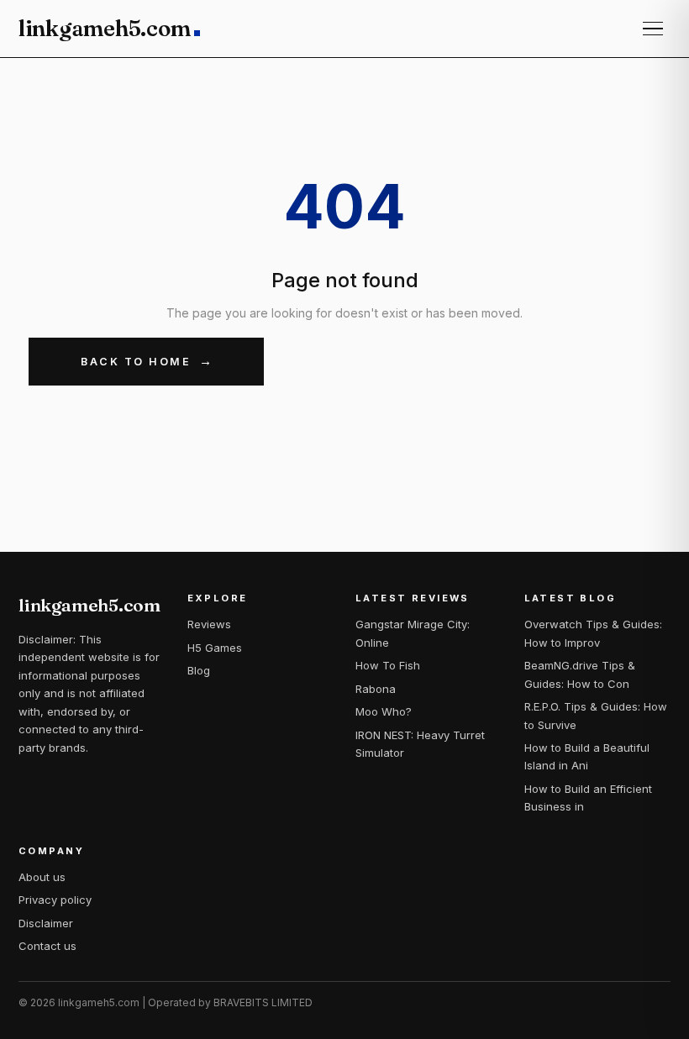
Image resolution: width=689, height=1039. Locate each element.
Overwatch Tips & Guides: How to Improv (593, 632)
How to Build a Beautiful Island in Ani (587, 756)
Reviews (209, 624)
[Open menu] (653, 29)
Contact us (47, 945)
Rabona (375, 688)
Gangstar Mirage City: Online (412, 632)
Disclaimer (45, 923)
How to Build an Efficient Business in (588, 797)
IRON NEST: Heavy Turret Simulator (420, 743)
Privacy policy (55, 899)
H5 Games (214, 647)
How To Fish (387, 665)
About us (42, 877)
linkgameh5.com (104, 28)
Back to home (136, 361)
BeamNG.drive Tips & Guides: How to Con (579, 674)
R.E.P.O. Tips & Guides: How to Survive (595, 715)
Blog (198, 670)
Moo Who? (383, 711)
